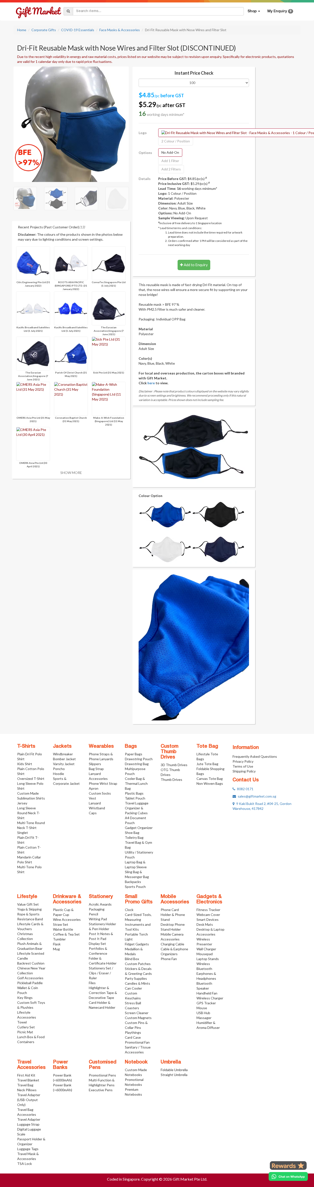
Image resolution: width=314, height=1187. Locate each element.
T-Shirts (26, 746)
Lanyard (95, 803)
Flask (57, 944)
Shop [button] (253, 11)
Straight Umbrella (174, 1075)
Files (92, 983)
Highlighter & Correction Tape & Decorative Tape (103, 993)
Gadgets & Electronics (209, 899)
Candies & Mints (137, 983)
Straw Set (60, 924)
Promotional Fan (137, 1042)
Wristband (97, 808)
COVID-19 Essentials (77, 30)
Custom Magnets (138, 1018)
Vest (92, 798)
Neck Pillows (27, 1090)
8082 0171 (244, 789)
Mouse (201, 1008)
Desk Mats (204, 924)
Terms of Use (243, 766)
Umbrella (171, 1062)
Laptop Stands (207, 959)
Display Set (97, 943)
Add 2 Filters (171, 169)
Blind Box (132, 959)
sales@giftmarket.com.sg (256, 796)
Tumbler (59, 939)
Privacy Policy (243, 761)
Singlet (22, 832)
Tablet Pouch (135, 798)
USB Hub (203, 1013)
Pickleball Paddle (30, 983)
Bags (131, 746)
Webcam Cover (208, 914)
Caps (93, 813)
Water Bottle (63, 929)
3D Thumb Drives (174, 765)
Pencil (93, 914)
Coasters (132, 1008)
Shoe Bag (132, 832)
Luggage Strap (28, 1124)
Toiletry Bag (134, 837)
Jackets (62, 746)
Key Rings (25, 997)
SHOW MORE (71, 472)
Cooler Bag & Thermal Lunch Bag (136, 783)
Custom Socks (100, 793)
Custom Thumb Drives (169, 751)
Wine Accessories (67, 919)
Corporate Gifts (43, 30)
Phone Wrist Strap (103, 783)
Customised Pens (103, 1065)
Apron (93, 788)
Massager (203, 1018)
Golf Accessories (30, 978)
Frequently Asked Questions (255, 756)
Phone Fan (169, 959)
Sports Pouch (135, 886)
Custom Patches (138, 964)
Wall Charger (206, 949)
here (151, 383)
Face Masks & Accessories (119, 30)
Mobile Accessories (175, 899)
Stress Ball (133, 1003)
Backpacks (133, 882)
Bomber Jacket (64, 759)
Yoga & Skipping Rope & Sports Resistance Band (30, 914)
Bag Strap (96, 769)
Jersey (22, 803)
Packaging (97, 909)
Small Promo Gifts (139, 899)
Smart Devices (207, 919)
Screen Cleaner (136, 1013)
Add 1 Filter (170, 161)
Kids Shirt (24, 764)
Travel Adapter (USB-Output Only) (28, 1100)
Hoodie (58, 774)
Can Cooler (133, 988)
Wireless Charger (209, 998)
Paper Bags (133, 754)
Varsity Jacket (64, 764)
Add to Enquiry (195, 264)
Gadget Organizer (139, 828)
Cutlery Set (26, 1027)
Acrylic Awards (100, 904)
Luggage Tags (28, 1149)
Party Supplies (136, 978)
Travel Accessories (31, 1065)
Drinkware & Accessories (67, 899)
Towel (22, 1022)
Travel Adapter (28, 1119)
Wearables (101, 746)
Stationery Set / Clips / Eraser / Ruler (101, 973)
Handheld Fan (206, 993)
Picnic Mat (25, 1032)
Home (21, 30)
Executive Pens (101, 1090)
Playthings (133, 1032)
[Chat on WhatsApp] (288, 1176)
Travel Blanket (28, 1080)
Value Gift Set (28, 904)
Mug (56, 949)
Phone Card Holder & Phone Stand (173, 915)
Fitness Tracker (208, 910)
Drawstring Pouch (139, 759)
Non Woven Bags (209, 783)
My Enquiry (279, 11)
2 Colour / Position (175, 141)
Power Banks (60, 1065)
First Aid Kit (26, 1075)
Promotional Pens (102, 1075)
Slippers (95, 764)
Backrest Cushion (30, 963)
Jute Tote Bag (207, 764)
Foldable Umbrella (174, 1070)
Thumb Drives (171, 779)
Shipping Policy (244, 771)
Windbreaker (63, 754)
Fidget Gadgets (137, 944)
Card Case (133, 1037)
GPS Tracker (206, 1003)
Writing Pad (98, 919)
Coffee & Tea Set (66, 934)
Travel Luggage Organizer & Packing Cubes (136, 808)
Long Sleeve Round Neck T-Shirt (28, 813)
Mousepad (204, 954)
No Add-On (170, 152)
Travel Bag (25, 1085)
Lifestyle (27, 897)
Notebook (136, 1062)
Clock (129, 910)
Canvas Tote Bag (209, 778)
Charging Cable (172, 944)
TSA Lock (24, 1163)
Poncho (59, 769)
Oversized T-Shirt (30, 778)
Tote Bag (207, 746)
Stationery (101, 897)
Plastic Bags (134, 793)
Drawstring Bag (137, 764)
